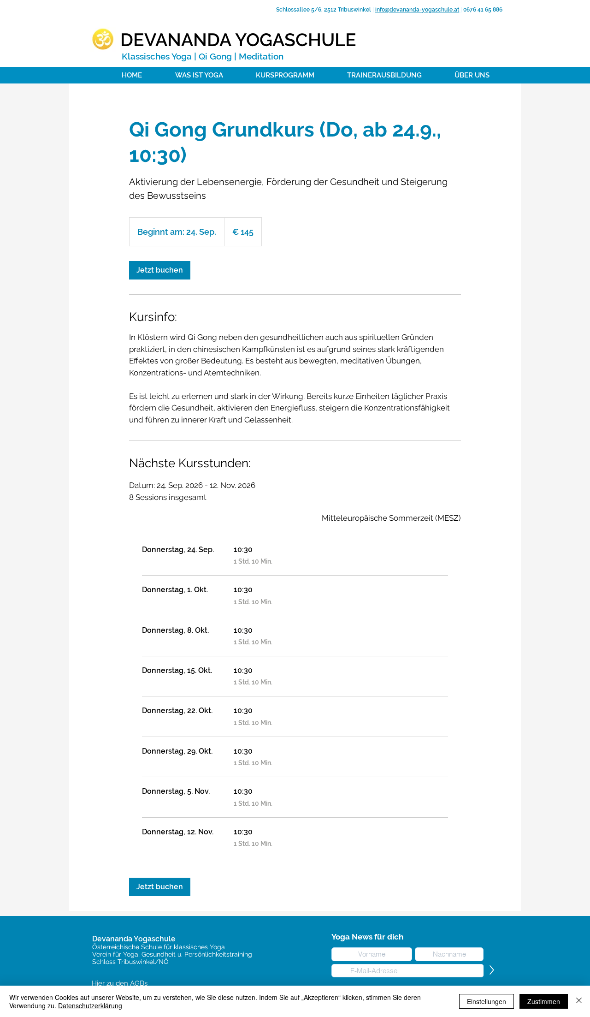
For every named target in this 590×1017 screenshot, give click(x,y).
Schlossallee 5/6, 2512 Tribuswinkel (323, 9)
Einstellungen (486, 1001)
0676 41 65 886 (482, 9)
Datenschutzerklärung (90, 1005)
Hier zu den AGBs (120, 983)
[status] (391, 518)
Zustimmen (543, 1001)
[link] (159, 270)
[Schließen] (578, 1001)
